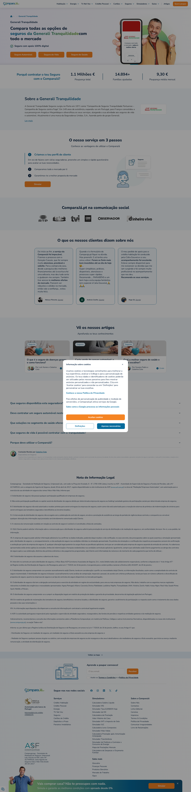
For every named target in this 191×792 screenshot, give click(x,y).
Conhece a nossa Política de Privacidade (85, 393)
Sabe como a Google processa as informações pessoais (92, 406)
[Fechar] (122, 364)
